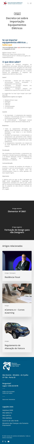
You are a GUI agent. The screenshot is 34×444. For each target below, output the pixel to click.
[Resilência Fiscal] (17, 266)
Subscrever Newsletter (8, 399)
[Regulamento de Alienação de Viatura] (17, 335)
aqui (19, 47)
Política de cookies (7, 393)
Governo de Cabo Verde (10, 421)
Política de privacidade (8, 391)
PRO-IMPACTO (7, 413)
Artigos (17, 14)
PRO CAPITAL (6, 415)
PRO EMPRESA (7, 418)
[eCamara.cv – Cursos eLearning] (17, 300)
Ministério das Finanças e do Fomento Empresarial (15, 424)
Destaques (12, 273)
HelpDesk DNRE (7, 410)
